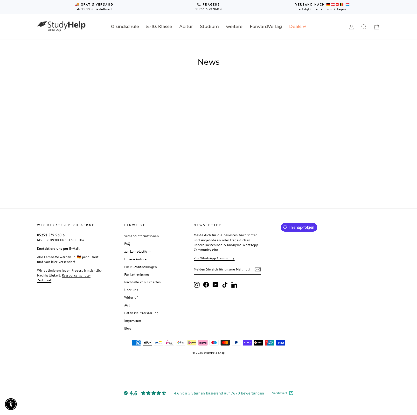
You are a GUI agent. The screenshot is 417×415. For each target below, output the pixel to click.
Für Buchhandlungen (140, 266)
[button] (11, 404)
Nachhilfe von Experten (142, 282)
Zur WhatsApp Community (214, 258)
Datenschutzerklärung (141, 313)
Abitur (186, 26)
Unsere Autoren (136, 259)
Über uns (131, 289)
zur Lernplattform (138, 251)
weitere (234, 26)
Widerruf (131, 297)
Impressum (132, 320)
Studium (209, 26)
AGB (127, 305)
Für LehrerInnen (136, 274)
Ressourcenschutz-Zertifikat (63, 277)
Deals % (297, 26)
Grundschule (125, 26)
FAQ (127, 243)
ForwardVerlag (266, 26)
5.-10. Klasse (159, 26)
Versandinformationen (141, 236)
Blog (128, 328)
